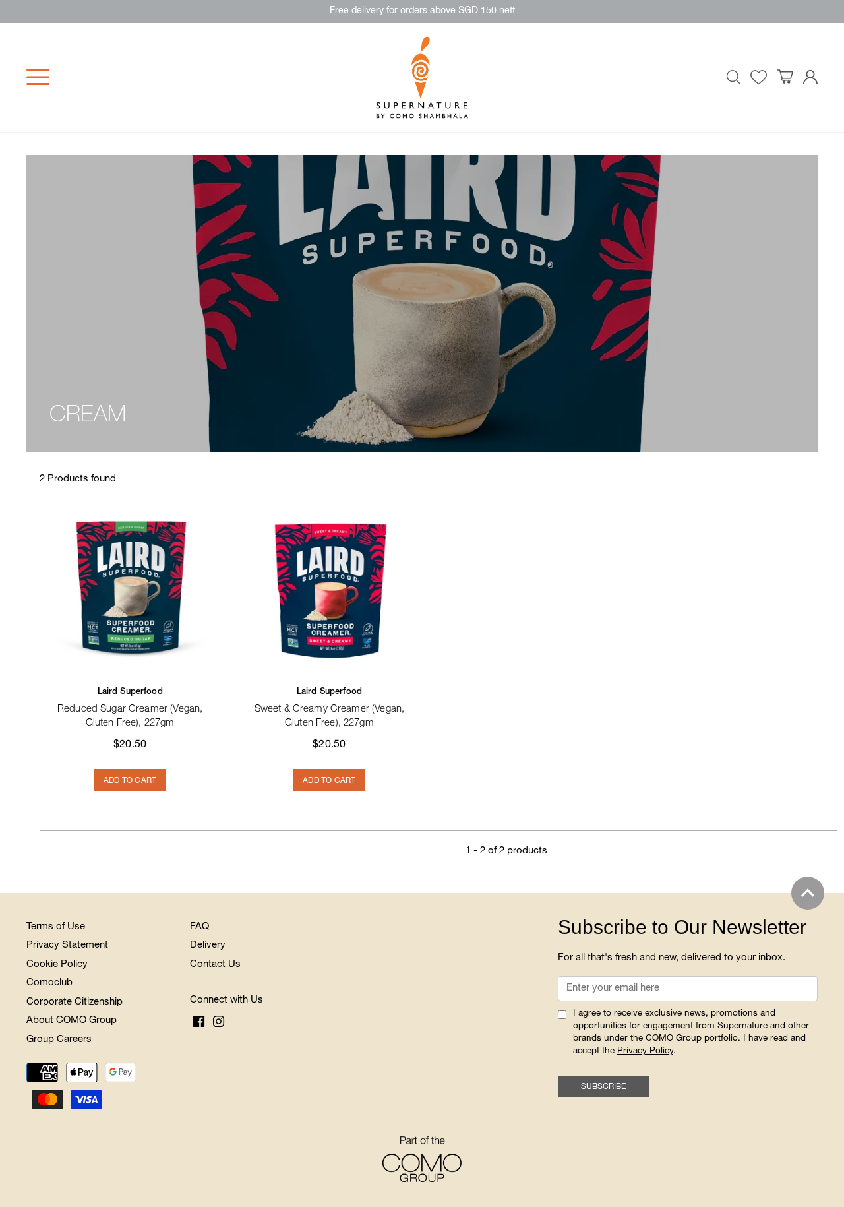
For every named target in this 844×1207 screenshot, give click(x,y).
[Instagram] (218, 1022)
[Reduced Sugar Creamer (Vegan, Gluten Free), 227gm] (130, 585)
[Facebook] (198, 1022)
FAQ (199, 927)
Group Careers (59, 1040)
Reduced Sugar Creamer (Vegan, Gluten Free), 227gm (129, 708)
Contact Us (215, 965)
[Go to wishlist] (758, 77)
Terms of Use (55, 927)
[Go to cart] (785, 77)
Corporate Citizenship (74, 1002)
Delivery (208, 945)
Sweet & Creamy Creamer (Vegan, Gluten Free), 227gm (330, 708)
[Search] (734, 77)
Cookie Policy (57, 965)
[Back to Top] (807, 893)
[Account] (810, 77)
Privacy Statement (67, 945)
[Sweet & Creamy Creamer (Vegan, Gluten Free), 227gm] (329, 585)
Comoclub (49, 983)
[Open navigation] (37, 77)
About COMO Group (71, 1021)
